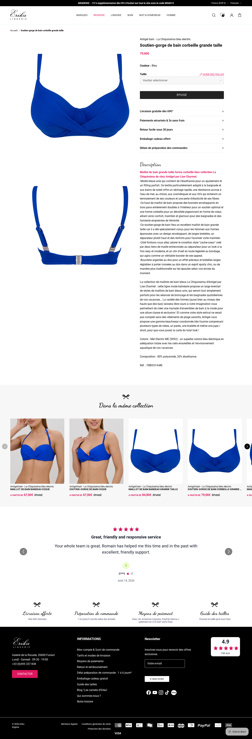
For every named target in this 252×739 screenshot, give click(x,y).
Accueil (13, 30)
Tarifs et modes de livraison (93, 655)
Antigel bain (147, 39)
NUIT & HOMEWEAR (149, 15)
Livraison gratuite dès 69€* (156, 111)
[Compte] (231, 15)
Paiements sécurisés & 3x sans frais (162, 120)
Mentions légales (69, 724)
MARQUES (81, 15)
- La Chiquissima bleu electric (173, 39)
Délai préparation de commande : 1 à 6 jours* (104, 672)
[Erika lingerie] (18, 15)
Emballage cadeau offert (155, 138)
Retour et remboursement (92, 667)
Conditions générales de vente (96, 724)
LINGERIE (116, 15)
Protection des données (99, 729)
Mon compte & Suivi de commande (98, 649)
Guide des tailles (213, 74)
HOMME (171, 15)
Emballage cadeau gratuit (92, 678)
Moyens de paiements (90, 661)
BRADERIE (99, 15)
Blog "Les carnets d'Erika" (92, 690)
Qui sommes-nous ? (89, 695)
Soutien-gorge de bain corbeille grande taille (42, 30)
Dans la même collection (126, 405)
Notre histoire (85, 701)
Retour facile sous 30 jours (156, 129)
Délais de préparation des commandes (163, 148)
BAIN (130, 15)
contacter (25, 674)
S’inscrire (157, 679)
